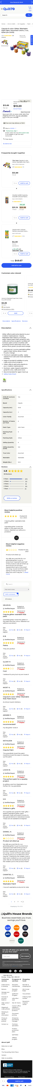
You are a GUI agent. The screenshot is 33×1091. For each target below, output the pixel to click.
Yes (12, 630)
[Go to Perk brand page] (7, 934)
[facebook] (20, 971)
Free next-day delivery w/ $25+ (15, 123)
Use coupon (25, 956)
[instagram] (10, 971)
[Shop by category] (2, 8)
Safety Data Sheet (10, 374)
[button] (32, 2)
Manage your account (5, 992)
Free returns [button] (9, 139)
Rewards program (15, 989)
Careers (3, 1055)
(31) (26, 479)
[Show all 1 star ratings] (16, 488)
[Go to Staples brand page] (16, 934)
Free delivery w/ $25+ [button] (8, 309)
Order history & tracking (5, 985)
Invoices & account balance (4, 998)
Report (28, 630)
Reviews (25, 321)
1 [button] (11, 901)
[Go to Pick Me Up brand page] (25, 928)
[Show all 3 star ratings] (17, 483)
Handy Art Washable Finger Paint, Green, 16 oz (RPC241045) (12, 299)
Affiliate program (14, 1038)
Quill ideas (15, 1034)
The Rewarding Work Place (10, 1052)
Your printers (26, 993)
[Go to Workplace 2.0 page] (20, 941)
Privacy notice (21, 1076)
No (19, 630)
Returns (3, 989)
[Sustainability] (5, 380)
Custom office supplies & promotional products (16, 1008)
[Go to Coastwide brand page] (16, 928)
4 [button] (21, 901)
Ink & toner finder (25, 989)
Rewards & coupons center (25, 1003)
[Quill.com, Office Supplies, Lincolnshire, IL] (8, 1065)
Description (6, 321)
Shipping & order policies (5, 1008)
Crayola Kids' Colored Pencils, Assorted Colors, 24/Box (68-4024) (19, 230)
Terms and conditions (17, 961)
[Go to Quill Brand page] (7, 928)
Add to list (8, 143)
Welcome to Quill (6, 1046)
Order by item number (26, 997)
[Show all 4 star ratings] (17, 481)
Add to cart (19, 1081)
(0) (26, 486)
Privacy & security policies (4, 1019)
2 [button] (14, 901)
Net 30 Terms (16, 1003)
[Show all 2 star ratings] (17, 486)
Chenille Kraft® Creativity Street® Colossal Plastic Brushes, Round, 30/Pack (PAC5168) (20, 195)
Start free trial (25, 112)
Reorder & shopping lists (26, 985)
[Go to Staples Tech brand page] (25, 934)
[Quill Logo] (9, 9)
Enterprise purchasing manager (15, 1019)
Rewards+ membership (16, 985)
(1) (26, 484)
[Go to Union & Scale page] (12, 941)
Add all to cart (16, 265)
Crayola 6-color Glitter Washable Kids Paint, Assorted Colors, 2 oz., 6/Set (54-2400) (21, 161)
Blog (2, 1049)
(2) (26, 481)
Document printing (15, 1014)
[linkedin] (15, 971)
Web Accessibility (6, 1058)
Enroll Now (17, 109)
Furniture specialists (15, 1024)
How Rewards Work (16, 2)
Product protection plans (15, 1030)
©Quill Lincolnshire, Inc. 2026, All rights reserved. (15, 1071)
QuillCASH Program (15, 994)
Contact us (4, 1024)
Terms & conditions (9, 1076)
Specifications (16, 321)
